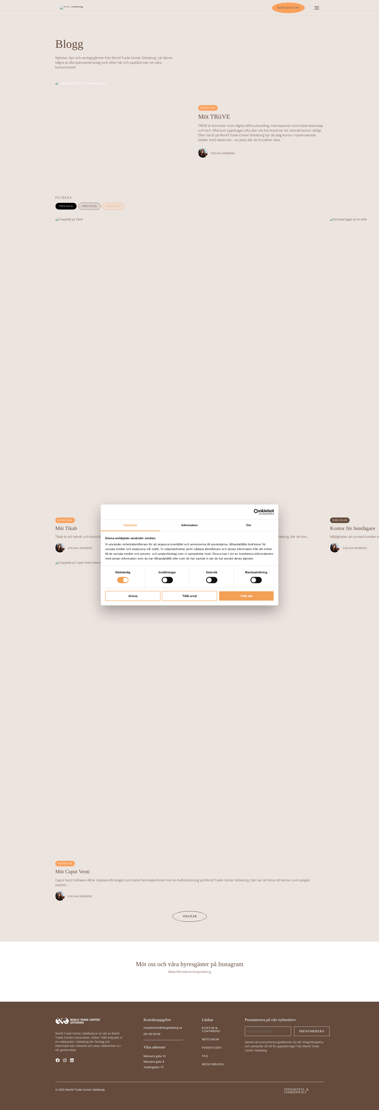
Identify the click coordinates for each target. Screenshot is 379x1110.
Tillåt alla (246, 596)
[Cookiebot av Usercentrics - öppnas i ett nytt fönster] (256, 512)
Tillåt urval (189, 596)
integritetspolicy (313, 1042)
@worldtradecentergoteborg (189, 972)
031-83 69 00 (152, 1034)
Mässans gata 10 (155, 1056)
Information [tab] (189, 525)
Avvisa (132, 596)
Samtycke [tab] (130, 525)
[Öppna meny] (317, 8)
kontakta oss (288, 7)
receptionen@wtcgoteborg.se (163, 1028)
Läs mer (65, 86)
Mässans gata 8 (154, 1061)
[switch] (167, 580)
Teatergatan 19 (153, 1067)
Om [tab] (248, 525)
